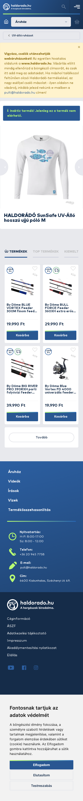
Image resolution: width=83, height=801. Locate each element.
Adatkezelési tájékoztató (26, 633)
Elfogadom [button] (41, 765)
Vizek (13, 500)
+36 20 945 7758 (32, 554)
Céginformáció (18, 618)
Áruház (14, 472)
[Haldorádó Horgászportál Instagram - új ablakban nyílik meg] (38, 668)
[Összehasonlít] (35, 275)
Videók (14, 481)
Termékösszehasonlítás (29, 510)
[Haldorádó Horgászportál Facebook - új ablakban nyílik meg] (27, 668)
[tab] (16, 253)
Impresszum (17, 640)
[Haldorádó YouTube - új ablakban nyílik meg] (14, 668)
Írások (13, 491)
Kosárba (22, 335)
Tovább (42, 437)
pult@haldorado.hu (19, 92)
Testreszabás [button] (41, 786)
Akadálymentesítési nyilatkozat (32, 648)
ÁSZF (11, 626)
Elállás (12, 655)
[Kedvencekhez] (35, 269)
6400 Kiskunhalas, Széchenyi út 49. (45, 580)
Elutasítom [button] (41, 775)
